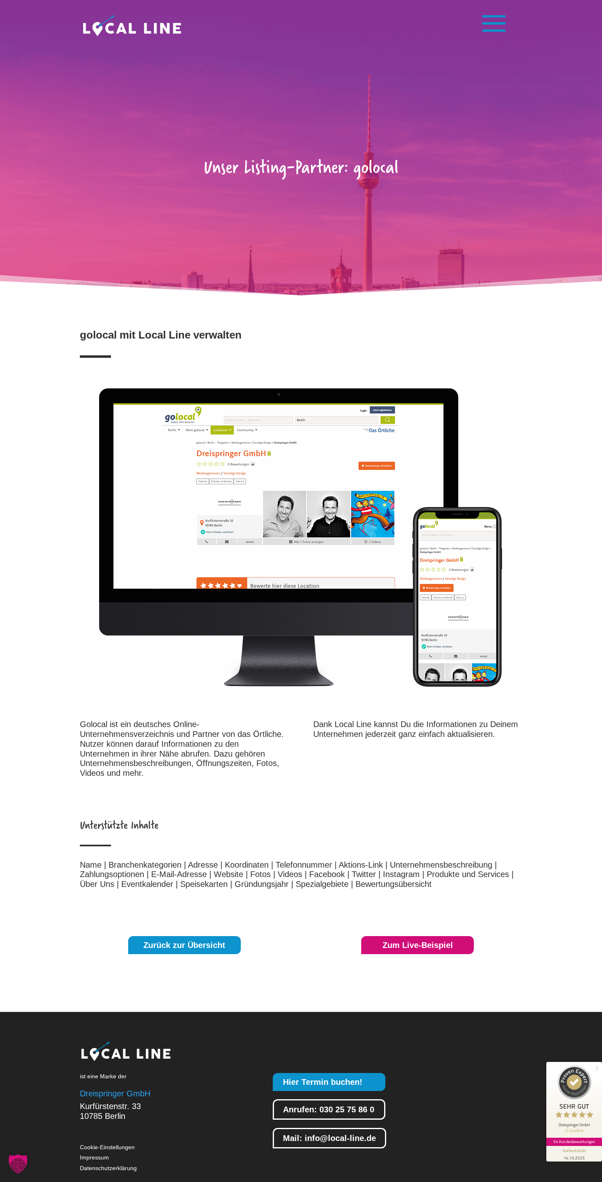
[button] (18, 1164)
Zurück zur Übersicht (184, 945)
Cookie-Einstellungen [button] (107, 1147)
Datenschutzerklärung (108, 1168)
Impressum (94, 1157)
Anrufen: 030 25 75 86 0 (328, 1109)
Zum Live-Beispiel (417, 945)
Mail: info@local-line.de (329, 1138)
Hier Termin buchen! (322, 1082)
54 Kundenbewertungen (574, 1141)
